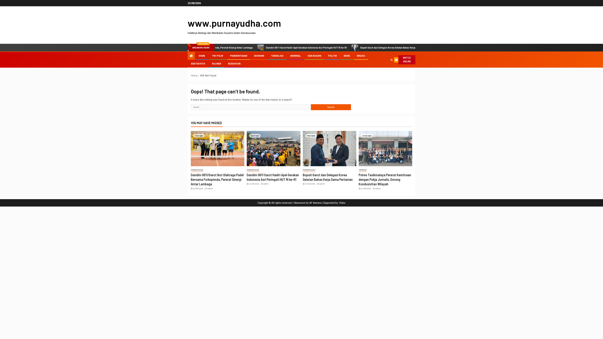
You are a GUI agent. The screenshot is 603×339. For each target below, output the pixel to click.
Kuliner (216, 63)
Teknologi (277, 56)
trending (363, 170)
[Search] (391, 60)
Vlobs (342, 202)
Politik (332, 56)
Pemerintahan (238, 56)
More (347, 56)
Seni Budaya (314, 56)
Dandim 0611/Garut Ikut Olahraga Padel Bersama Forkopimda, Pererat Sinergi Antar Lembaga (217, 179)
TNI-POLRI (217, 56)
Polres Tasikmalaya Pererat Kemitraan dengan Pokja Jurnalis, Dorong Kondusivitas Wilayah (385, 179)
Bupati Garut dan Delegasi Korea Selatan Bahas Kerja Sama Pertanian (379, 47)
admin (210, 189)
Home (202, 56)
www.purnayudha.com (234, 23)
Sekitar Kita (198, 63)
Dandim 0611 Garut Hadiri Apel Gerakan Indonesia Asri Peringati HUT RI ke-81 (288, 47)
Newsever (299, 202)
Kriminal (295, 56)
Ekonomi (259, 56)
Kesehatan (234, 63)
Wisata (361, 56)
